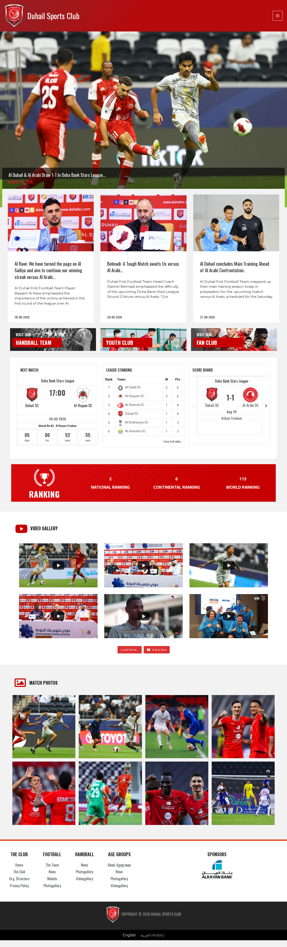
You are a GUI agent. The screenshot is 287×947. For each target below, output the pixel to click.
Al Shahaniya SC (136, 422)
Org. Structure (19, 878)
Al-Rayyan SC (83, 405)
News (52, 871)
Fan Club (207, 342)
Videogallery (84, 878)
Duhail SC (32, 405)
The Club (19, 871)
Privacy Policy (19, 885)
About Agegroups (119, 865)
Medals (52, 878)
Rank (109, 379)
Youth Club (119, 342)
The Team (52, 865)
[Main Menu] (278, 16)
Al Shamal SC (134, 405)
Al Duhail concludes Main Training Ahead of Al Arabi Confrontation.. (234, 267)
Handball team (34, 342)
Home (19, 865)
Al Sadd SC (133, 387)
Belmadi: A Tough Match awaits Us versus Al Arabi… (143, 267)
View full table (172, 441)
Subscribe (159, 649)
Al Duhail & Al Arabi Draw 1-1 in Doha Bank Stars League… (57, 175)
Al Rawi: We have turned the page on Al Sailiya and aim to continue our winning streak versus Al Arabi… (48, 270)
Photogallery (52, 885)
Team (121, 379)
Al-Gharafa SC (135, 431)
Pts (177, 379)
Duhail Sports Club (53, 15)
